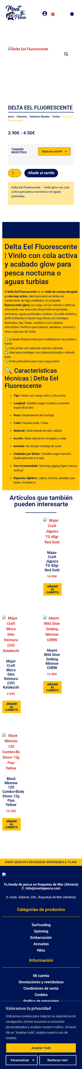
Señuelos (22, 116)
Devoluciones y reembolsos (41, 982)
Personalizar (20, 1060)
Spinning (41, 931)
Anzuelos (41, 944)
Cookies (41, 995)
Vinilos (56, 116)
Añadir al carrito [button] (52, 589)
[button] (72, 14)
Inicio (11, 116)
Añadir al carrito (41, 173)
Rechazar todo (57, 1060)
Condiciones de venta (41, 988)
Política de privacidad (41, 1001)
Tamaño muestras (19, 151)
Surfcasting (41, 925)
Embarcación (41, 937)
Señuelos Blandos (40, 116)
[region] (41, 1035)
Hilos (41, 950)
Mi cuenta (41, 976)
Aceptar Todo (41, 1048)
